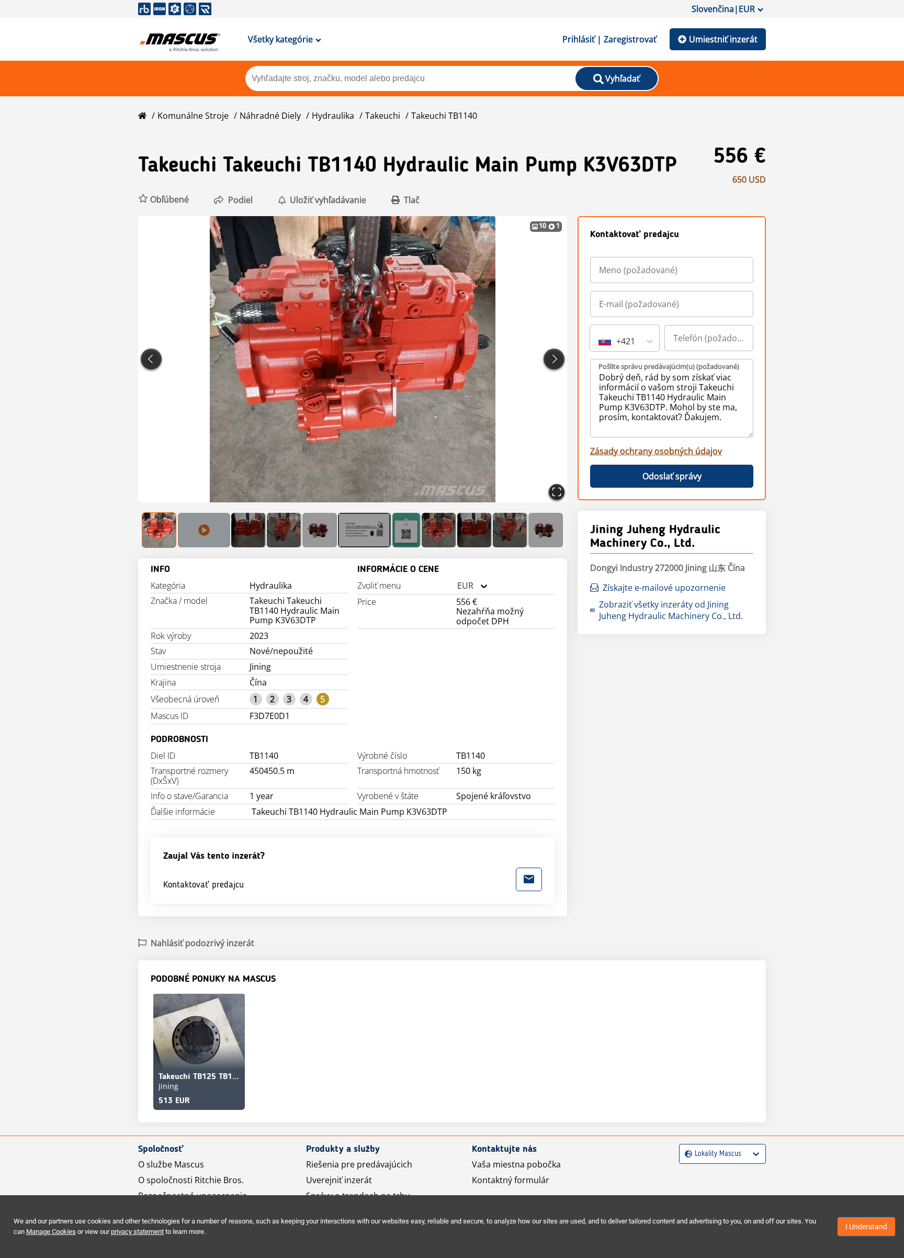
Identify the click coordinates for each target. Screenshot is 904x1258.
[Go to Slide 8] (439, 530)
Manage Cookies (51, 1231)
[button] (163, 200)
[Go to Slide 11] (545, 530)
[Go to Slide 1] (159, 530)
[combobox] (457, 586)
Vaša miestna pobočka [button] (516, 1164)
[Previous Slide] (151, 359)
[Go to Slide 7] (406, 530)
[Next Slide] (554, 359)
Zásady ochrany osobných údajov (656, 451)
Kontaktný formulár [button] (510, 1180)
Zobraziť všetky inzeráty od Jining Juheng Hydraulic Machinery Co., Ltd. (671, 610)
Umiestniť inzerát (723, 39)
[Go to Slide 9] (474, 530)
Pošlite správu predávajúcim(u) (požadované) (668, 366)
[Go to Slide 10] (510, 530)
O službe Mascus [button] (171, 1164)
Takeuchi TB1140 (444, 115)
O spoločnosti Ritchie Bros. (191, 1180)
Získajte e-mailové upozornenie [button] (664, 587)
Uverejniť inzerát (339, 1180)
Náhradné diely (270, 115)
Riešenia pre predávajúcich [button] (359, 1164)
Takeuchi (382, 115)
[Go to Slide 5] (319, 530)
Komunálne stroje (193, 115)
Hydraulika (333, 115)
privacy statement (137, 1231)
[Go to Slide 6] (364, 530)
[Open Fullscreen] (556, 492)
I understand (866, 1226)
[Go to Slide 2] (204, 530)
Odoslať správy (672, 476)
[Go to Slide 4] (284, 530)
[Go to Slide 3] (248, 530)
